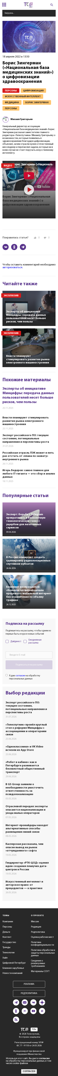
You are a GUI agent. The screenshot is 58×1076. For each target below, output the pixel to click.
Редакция (36, 927)
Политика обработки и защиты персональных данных (43, 953)
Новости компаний (12, 973)
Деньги (6, 932)
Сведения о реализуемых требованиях (38, 963)
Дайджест (16, 641)
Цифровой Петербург (14, 963)
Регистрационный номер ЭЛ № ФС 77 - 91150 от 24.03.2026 (29, 1044)
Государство (9, 942)
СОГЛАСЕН (29, 1071)
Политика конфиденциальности (42, 943)
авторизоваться (12, 267)
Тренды (6, 947)
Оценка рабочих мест (42, 937)
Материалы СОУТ (40, 971)
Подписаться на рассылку (29, 665)
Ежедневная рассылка (34, 641)
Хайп (5, 958)
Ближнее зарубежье (13, 968)
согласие (20, 675)
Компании (7, 921)
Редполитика (38, 932)
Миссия (35, 921)
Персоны (7, 927)
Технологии (8, 952)
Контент (6, 937)
